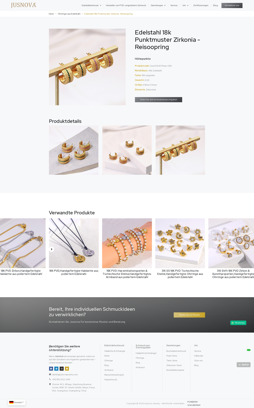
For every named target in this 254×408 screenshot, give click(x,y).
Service (174, 5)
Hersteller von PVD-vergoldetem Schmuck (126, 5)
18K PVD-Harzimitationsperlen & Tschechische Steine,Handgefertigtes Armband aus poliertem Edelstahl (74, 274)
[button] (51, 249)
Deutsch (18, 402)
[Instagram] (62, 369)
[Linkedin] (56, 369)
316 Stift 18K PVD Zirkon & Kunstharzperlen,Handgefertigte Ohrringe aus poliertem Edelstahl (180, 274)
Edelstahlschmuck (90, 5)
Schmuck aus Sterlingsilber (143, 346)
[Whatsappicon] (67, 369)
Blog (215, 5)
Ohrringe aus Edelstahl (69, 13)
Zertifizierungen (200, 5)
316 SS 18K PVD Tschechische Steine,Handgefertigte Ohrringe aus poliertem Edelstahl (127, 274)
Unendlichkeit (193, 405)
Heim (51, 13)
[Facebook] (51, 369)
